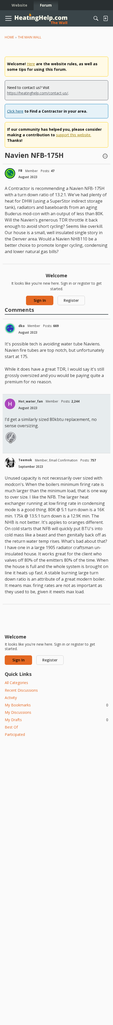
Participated (15, 734)
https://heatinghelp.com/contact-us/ (37, 93)
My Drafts (56, 719)
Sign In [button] (40, 300)
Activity (11, 697)
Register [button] (71, 300)
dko (21, 326)
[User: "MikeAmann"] (11, 437)
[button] (105, 156)
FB (20, 170)
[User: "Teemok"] (10, 463)
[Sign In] (105, 18)
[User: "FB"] (10, 173)
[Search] (96, 18)
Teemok (25, 460)
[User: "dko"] (10, 328)
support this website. (73, 134)
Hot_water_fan (30, 401)
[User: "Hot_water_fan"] (10, 404)
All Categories (16, 682)
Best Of (11, 727)
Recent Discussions (21, 690)
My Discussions (18, 712)
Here (31, 63)
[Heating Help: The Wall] (41, 18)
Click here (15, 111)
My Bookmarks (56, 704)
